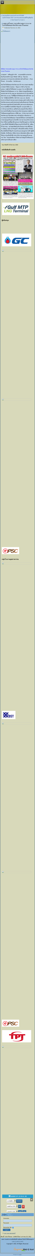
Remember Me (7, 1227)
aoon (20, 1254)
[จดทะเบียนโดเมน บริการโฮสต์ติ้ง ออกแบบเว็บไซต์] (23, 1251)
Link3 (21, 1241)
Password (6, 1223)
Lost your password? (10, 1233)
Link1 (13, 1241)
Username (6, 1218)
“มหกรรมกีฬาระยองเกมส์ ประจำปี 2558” (13, 15)
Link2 (17, 1241)
